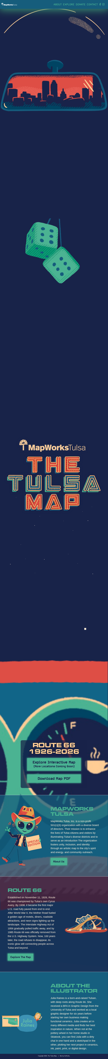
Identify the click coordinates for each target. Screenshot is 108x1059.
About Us (58, 861)
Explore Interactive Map (54, 763)
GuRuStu (67, 1056)
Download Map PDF (54, 778)
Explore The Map (20, 957)
